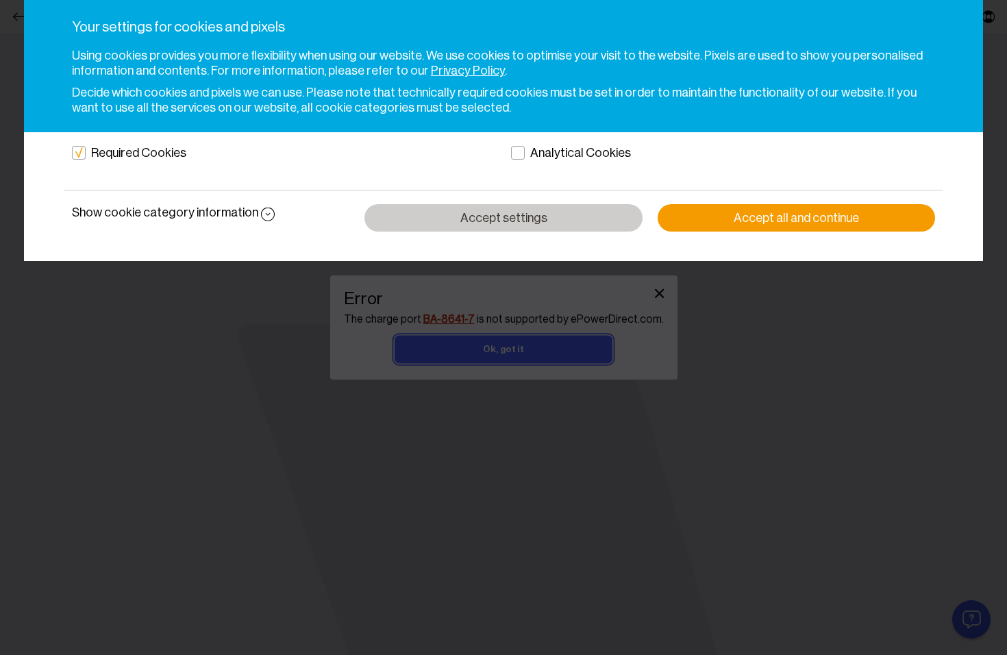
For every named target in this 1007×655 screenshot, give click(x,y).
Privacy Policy (468, 70)
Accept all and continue (796, 218)
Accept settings (503, 218)
